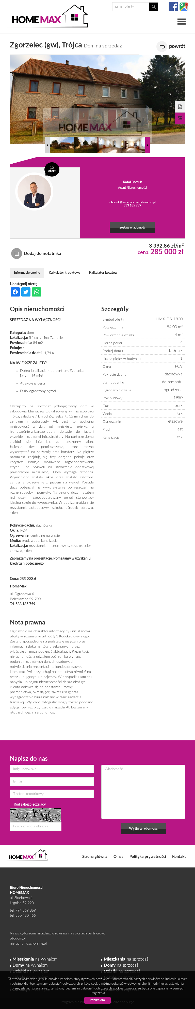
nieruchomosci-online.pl (28, 943)
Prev (47, 145)
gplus (183, 6)
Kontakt (179, 857)
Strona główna (94, 857)
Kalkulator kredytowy (64, 272)
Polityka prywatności (147, 857)
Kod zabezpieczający (30, 804)
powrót (177, 46)
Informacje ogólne (27, 272)
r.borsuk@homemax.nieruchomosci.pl (132, 202)
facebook (173, 6)
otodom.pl (18, 938)
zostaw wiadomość (132, 227)
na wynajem (35, 959)
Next (147, 145)
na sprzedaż (126, 959)
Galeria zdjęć (180, 118)
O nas (118, 857)
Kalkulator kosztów (103, 272)
